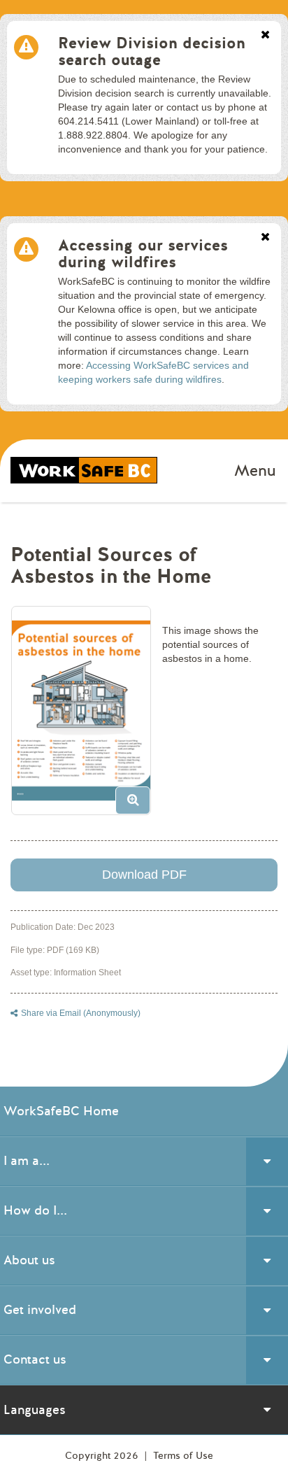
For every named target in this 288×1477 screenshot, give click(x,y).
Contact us (34, 1359)
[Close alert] (265, 35)
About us (29, 1260)
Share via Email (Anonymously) (81, 1013)
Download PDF (144, 875)
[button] (86, 715)
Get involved (39, 1309)
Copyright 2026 (103, 1455)
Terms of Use (183, 1455)
